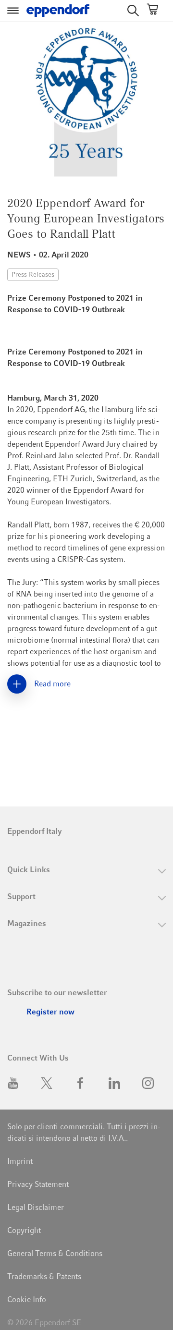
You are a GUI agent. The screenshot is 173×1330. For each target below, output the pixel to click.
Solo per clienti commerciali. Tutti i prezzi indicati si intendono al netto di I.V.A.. (84, 1132)
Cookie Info (26, 1299)
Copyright (24, 1230)
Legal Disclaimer (35, 1207)
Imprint (20, 1161)
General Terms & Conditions (54, 1253)
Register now (50, 1011)
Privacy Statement (38, 1184)
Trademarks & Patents (44, 1276)
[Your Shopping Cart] (152, 10)
